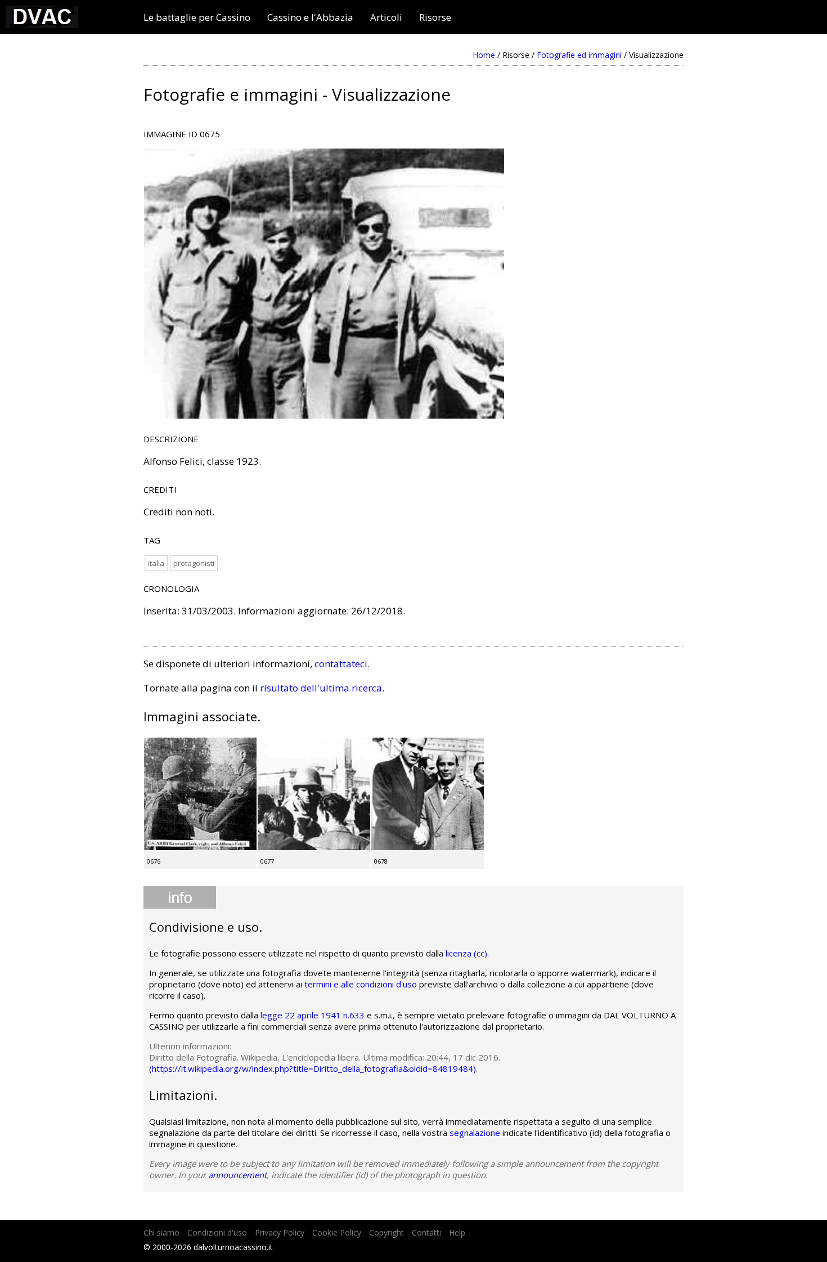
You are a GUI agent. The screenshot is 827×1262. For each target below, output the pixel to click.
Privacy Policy (279, 1232)
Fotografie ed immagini (579, 55)
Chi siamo (161, 1232)
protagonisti (193, 563)
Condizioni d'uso (217, 1232)
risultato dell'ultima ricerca (321, 687)
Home (484, 55)
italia (156, 563)
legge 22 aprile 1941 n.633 (312, 1015)
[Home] (42, 24)
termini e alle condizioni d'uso (360, 984)
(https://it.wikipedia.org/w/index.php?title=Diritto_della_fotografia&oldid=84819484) (312, 1068)
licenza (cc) (466, 953)
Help (457, 1232)
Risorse (435, 17)
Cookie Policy (336, 1232)
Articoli (386, 17)
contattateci (340, 663)
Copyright (386, 1232)
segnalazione (475, 1132)
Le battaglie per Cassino (196, 17)
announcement (237, 1174)
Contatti (426, 1232)
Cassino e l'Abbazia (310, 17)
